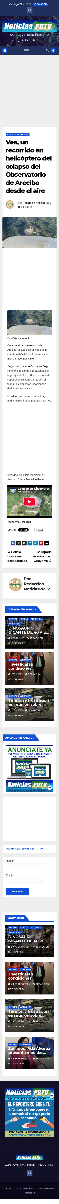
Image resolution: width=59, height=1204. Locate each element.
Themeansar (29, 1193)
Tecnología (36, 619)
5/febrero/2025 (20, 1021)
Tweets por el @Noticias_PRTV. (24, 849)
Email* (10, 875)
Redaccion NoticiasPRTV (37, 202)
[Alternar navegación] (26, 50)
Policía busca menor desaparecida (17, 556)
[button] (47, 50)
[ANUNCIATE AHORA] (29, 768)
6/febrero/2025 (20, 984)
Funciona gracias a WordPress (20, 1188)
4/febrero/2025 (20, 1058)
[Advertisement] (29, 85)
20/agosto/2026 (20, 947)
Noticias (11, 134)
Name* (10, 860)
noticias (13, 619)
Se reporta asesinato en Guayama (42, 556)
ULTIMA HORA (23, 134)
